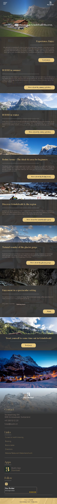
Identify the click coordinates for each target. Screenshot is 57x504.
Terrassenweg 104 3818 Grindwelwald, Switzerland (17, 416)
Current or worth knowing (14, 437)
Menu (49, 311)
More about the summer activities (39, 87)
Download (15, 470)
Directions (8, 449)
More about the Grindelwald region (39, 220)
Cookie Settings (23, 502)
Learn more (46, 60)
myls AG (31, 500)
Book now (28, 345)
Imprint (28, 502)
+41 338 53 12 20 (11, 420)
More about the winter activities (40, 132)
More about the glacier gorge (40, 263)
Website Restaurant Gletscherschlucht (18, 453)
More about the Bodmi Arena (41, 177)
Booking (8, 441)
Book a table (9, 445)
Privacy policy (34, 502)
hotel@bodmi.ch (11, 424)
